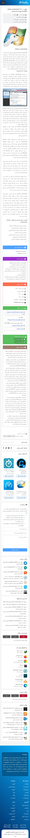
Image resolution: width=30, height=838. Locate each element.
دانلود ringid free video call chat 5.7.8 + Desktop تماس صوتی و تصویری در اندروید (13, 582)
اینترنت (26, 792)
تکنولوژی (13, 819)
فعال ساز (13, 798)
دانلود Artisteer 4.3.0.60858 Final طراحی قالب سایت (14, 604)
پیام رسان (26, 814)
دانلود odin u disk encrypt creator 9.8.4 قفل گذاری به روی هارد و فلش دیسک (13, 738)
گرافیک (13, 811)
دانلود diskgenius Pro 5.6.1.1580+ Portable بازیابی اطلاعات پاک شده (13, 714)
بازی (14, 792)
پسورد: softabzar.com (19, 302)
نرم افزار (19, 434)
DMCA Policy (7, 827)
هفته (23, 637)
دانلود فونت (15, 827)
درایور (13, 805)
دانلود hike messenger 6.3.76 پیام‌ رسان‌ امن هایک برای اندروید (13, 587)
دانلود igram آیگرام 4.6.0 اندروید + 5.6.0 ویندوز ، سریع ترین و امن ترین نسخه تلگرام (13, 577)
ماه (15, 637)
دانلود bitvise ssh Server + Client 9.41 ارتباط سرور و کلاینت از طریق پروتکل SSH (13, 723)
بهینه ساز (24, 434)
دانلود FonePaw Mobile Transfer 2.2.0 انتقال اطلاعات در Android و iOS (13, 728)
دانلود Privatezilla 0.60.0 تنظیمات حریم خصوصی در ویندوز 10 (14, 733)
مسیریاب (26, 819)
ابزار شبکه (26, 795)
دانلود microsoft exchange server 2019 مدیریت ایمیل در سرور (14, 719)
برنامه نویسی (12, 787)
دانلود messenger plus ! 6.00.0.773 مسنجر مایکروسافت (13, 568)
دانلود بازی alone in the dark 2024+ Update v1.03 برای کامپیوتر (13, 709)
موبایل (13, 790)
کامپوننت (12, 808)
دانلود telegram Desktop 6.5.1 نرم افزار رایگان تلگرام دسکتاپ (13, 563)
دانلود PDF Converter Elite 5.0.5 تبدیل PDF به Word (14, 602)
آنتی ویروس (12, 814)
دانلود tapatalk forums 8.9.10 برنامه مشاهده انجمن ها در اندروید (13, 573)
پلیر (27, 811)
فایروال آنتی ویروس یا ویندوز (18, 279)
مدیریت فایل (25, 816)
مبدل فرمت (25, 790)
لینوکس (26, 808)
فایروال (13, 816)
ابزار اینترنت (25, 798)
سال (7, 637)
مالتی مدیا (25, 787)
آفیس (13, 784)
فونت (13, 795)
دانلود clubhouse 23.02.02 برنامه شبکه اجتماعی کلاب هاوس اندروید (14, 592)
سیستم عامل (25, 805)
